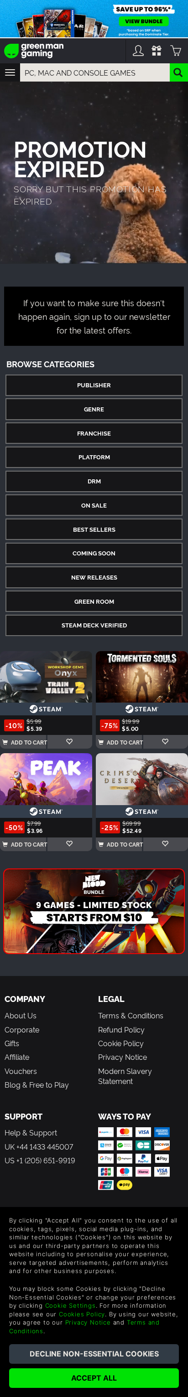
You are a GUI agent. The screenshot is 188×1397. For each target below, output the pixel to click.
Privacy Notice (122, 1057)
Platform (94, 457)
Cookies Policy (82, 1314)
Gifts (12, 1043)
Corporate (22, 1029)
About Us (21, 1015)
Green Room (94, 601)
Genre (94, 409)
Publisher (94, 385)
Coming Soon (94, 553)
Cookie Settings (70, 1305)
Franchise (94, 433)
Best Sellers (94, 529)
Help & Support (31, 1132)
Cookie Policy (121, 1043)
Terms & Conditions (130, 1015)
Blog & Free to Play (37, 1084)
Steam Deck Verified (94, 625)
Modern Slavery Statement (125, 1076)
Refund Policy (121, 1029)
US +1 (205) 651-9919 (40, 1160)
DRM (94, 481)
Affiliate (17, 1057)
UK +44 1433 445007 (39, 1146)
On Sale (94, 505)
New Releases (94, 577)
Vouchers (21, 1071)
